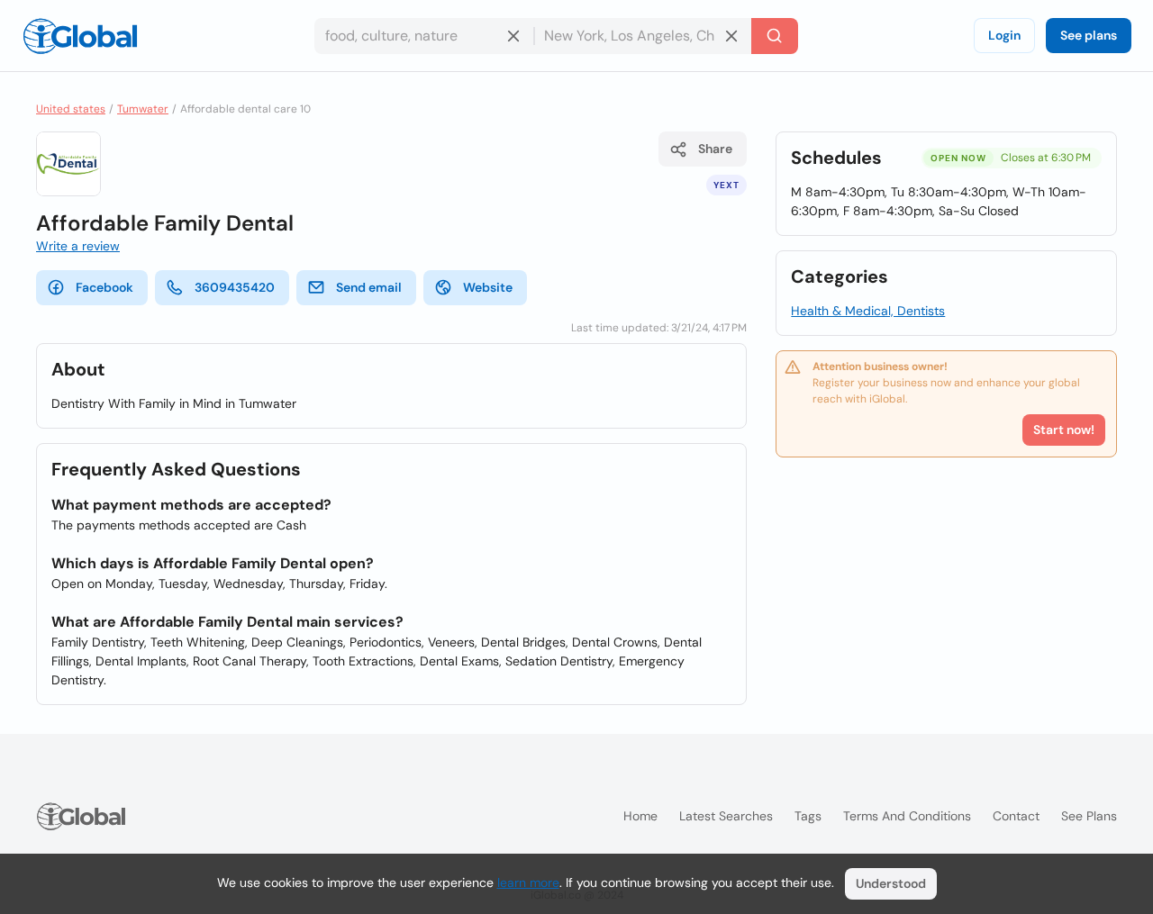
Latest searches (726, 816)
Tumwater (142, 109)
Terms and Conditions (907, 816)
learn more (528, 882)
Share (715, 148)
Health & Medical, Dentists (868, 311)
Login (1004, 35)
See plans (1088, 35)
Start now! (1063, 429)
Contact (1016, 816)
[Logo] (80, 36)
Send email (369, 287)
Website (488, 287)
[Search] (774, 36)
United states (70, 109)
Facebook (104, 287)
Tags (808, 816)
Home (640, 816)
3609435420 (235, 287)
